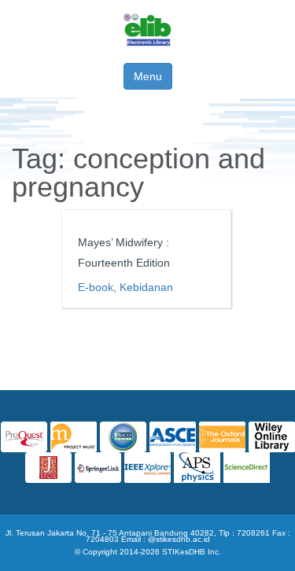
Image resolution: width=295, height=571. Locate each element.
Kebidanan (146, 287)
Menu (148, 76)
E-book (95, 287)
